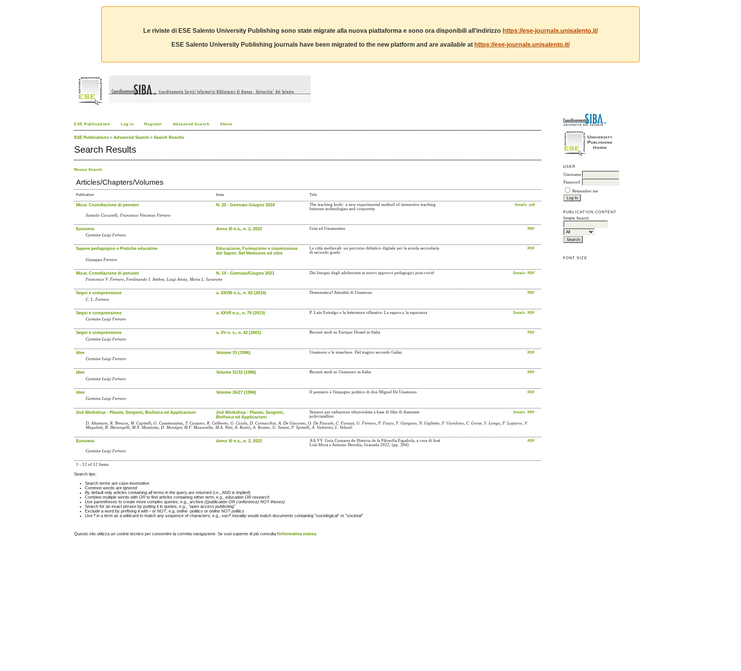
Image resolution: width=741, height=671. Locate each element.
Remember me (585, 191)
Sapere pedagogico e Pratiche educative (116, 248)
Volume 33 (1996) (233, 352)
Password (571, 182)
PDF (531, 229)
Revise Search (88, 169)
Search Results (169, 137)
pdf (532, 205)
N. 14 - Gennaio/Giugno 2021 (245, 273)
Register (153, 124)
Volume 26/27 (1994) (236, 392)
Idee (80, 352)
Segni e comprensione (99, 292)
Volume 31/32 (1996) (236, 372)
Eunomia (85, 228)
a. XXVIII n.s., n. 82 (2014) (241, 292)
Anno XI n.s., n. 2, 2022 (239, 228)
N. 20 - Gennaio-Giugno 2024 (245, 204)
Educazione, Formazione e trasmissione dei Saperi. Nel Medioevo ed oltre (257, 250)
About (226, 124)
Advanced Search (191, 124)
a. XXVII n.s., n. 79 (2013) (240, 312)
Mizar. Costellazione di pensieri (107, 204)
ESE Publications (92, 124)
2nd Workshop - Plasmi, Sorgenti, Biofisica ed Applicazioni (136, 412)
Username (572, 174)
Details (521, 205)
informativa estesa (297, 533)
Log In (127, 124)
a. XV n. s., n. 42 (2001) (238, 332)
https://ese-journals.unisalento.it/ (550, 30)
